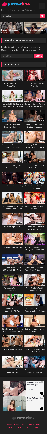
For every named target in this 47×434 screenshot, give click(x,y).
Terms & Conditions (15, 425)
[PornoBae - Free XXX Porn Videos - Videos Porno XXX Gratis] (19, 4)
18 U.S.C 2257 (23, 428)
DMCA (9, 428)
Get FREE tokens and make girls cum (33, 385)
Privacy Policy (34, 425)
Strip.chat (4, 32)
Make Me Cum (32, 398)
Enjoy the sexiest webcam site (10, 30)
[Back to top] (39, 426)
